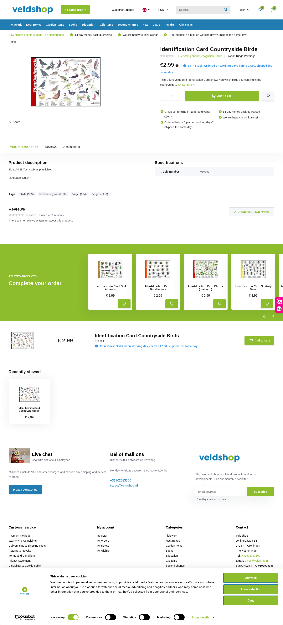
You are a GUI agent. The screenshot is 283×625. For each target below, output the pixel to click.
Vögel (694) (79, 194)
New (145, 24)
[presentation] (264, 316)
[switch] (110, 617)
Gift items (106, 24)
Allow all (251, 578)
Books (73, 24)
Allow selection (251, 589)
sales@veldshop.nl (124, 485)
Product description (23, 146)
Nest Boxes (33, 24)
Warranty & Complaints (23, 540)
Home (12, 41)
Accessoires (71, 146)
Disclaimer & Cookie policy (25, 565)
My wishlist (103, 550)
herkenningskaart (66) (53, 194)
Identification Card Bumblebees (158, 288)
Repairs (169, 24)
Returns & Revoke (20, 550)
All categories (73, 9)
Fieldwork (15, 24)
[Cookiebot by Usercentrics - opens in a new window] (25, 617)
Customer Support (123, 9)
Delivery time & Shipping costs (27, 545)
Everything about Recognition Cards (200, 56)
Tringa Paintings (245, 56)
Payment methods (20, 535)
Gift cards (186, 24)
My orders (103, 540)
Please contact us (25, 489)
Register (102, 535)
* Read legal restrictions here (210, 499)
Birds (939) (27, 194)
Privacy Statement (20, 560)
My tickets (103, 545)
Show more (185, 84)
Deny (250, 600)
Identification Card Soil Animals (110, 288)
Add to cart (225, 95)
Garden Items (55, 24)
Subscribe (260, 491)
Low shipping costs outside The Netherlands (36, 34)
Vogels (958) (100, 194)
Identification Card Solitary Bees (253, 288)
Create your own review (253, 211)
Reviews (51, 146)
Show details (200, 617)
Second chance (127, 24)
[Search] (226, 9)
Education (88, 24)
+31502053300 (120, 480)
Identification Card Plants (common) (205, 288)
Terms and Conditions (22, 555)
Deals (156, 24)
